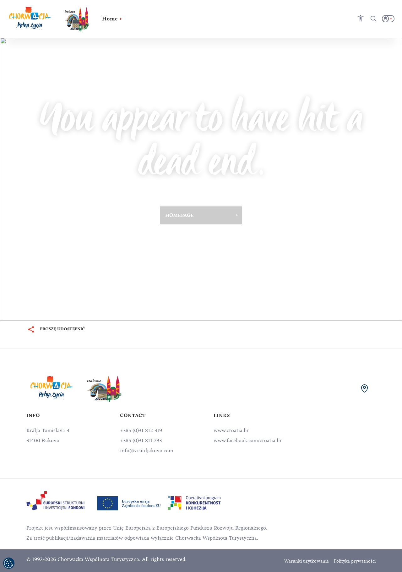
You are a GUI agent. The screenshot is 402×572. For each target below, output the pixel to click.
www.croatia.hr (231, 430)
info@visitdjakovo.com (146, 451)
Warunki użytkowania (306, 561)
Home (110, 19)
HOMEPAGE (179, 215)
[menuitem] (55, 500)
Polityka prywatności (355, 561)
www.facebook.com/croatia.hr (248, 440)
